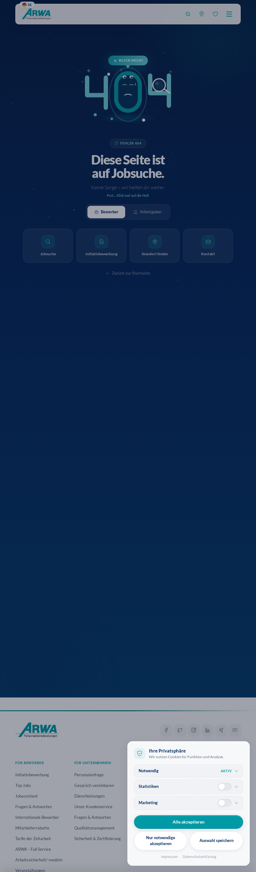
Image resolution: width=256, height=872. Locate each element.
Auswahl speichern (216, 840)
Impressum (169, 856)
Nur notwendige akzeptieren (160, 840)
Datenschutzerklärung (199, 856)
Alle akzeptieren (188, 821)
